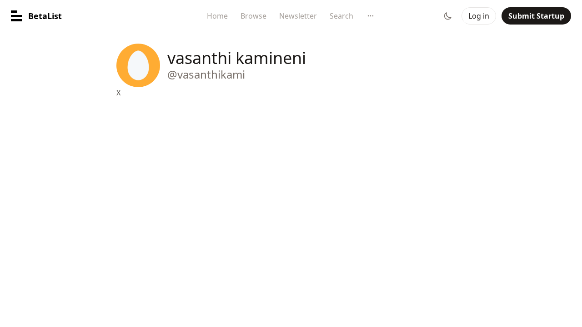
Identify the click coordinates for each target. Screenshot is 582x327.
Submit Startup (536, 16)
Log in (478, 16)
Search (341, 16)
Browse (253, 16)
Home (217, 16)
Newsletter (298, 16)
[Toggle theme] (448, 16)
